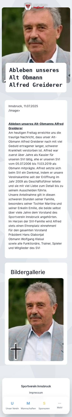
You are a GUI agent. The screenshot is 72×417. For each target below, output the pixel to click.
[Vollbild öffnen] (56, 285)
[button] (36, 319)
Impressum (36, 392)
